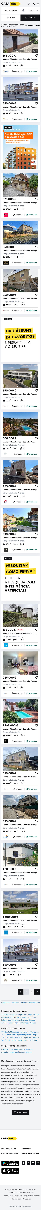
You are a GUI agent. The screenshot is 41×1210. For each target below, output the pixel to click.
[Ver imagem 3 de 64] (20, 194)
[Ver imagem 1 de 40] (17, 529)
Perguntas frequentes (32, 1196)
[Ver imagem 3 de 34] (20, 242)
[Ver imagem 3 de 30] (20, 960)
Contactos (26, 1149)
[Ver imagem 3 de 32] (20, 912)
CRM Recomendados (10, 1153)
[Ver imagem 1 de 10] (17, 864)
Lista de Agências (8, 1149)
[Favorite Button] (36, 55)
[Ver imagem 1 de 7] (17, 481)
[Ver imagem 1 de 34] (17, 242)
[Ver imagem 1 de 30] (17, 99)
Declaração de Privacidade (12, 1196)
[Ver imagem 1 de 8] (17, 51)
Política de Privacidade (13, 1189)
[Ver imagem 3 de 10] (20, 864)
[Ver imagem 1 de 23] (17, 290)
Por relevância (34, 25)
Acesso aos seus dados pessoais (21, 1192)
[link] (31, 71)
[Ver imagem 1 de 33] (17, 625)
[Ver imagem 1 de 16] (17, 673)
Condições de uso (29, 1189)
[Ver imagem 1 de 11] (17, 768)
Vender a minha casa (30, 1153)
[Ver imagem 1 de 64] (17, 194)
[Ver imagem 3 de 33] (20, 625)
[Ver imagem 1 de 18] (17, 386)
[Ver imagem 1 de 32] (17, 912)
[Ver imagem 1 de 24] (17, 816)
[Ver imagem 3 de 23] (20, 290)
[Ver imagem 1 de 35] (17, 721)
